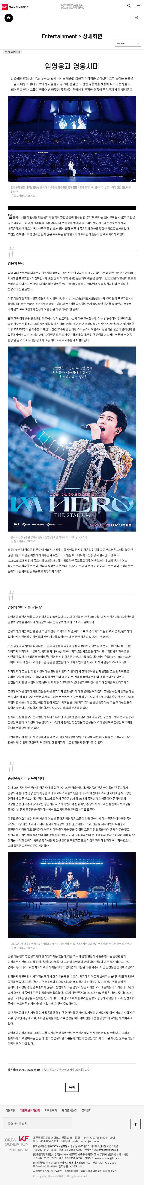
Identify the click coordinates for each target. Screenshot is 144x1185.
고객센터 (87, 1110)
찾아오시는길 (69, 1110)
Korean (121, 43)
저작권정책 (51, 1110)
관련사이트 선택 (17, 1123)
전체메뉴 (138, 6)
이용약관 (10, 1110)
